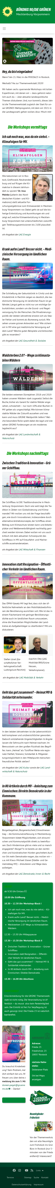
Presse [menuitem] (19, 1177)
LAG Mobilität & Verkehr (31, 677)
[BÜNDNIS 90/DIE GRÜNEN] (7, 11)
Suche (36, 1177)
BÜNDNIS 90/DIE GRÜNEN (33, 9)
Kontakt (44, 1177)
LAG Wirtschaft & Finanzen (32, 549)
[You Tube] (26, 1170)
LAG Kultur (24, 767)
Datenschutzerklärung (21, 1184)
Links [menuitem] (38, 1170)
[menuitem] (10, 1177)
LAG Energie (25, 234)
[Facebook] (14, 1170)
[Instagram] (19, 1170)
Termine (10, 1177)
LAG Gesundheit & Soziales (32, 340)
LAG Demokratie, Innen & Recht (34, 873)
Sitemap (27, 1177)
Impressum (38, 1184)
